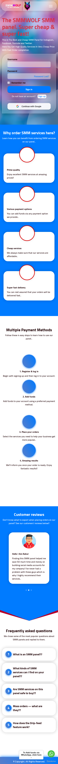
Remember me (18, 83)
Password (12, 71)
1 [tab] (26, 590)
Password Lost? (41, 76)
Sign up (42, 96)
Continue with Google (30, 106)
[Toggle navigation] (50, 6)
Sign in (29, 89)
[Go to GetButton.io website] (51, 761)
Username (12, 59)
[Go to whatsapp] (51, 753)
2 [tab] (28, 590)
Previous (4, 559)
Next (53, 559)
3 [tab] (31, 590)
